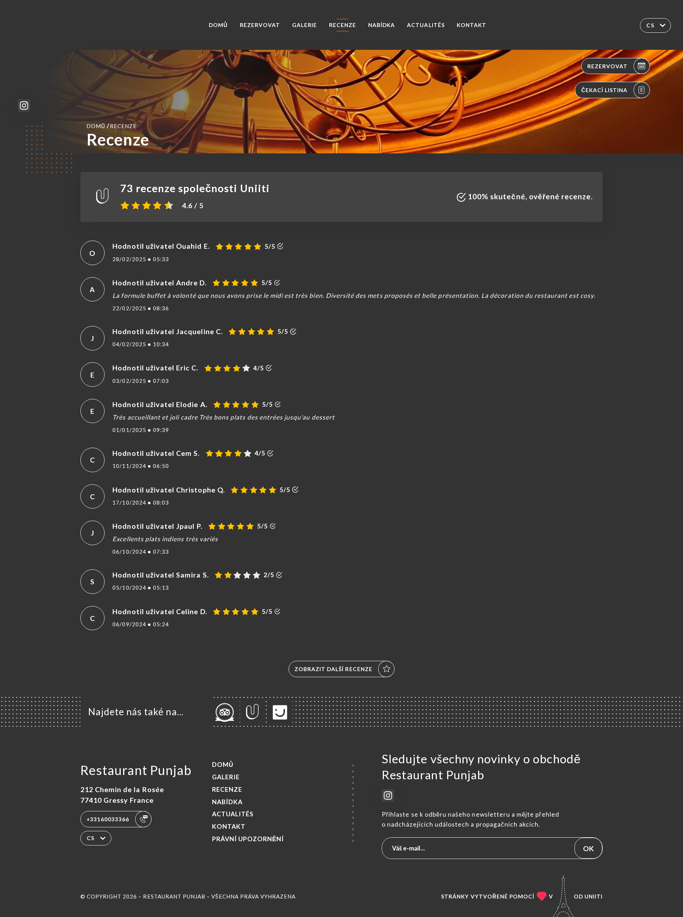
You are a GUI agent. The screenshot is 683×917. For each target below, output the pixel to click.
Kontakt (471, 25)
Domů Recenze (111, 126)
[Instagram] (24, 105)
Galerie (304, 25)
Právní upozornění (248, 839)
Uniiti (593, 896)
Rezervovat (260, 25)
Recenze (342, 25)
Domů (218, 25)
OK (588, 848)
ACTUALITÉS (425, 25)
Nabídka (381, 25)
